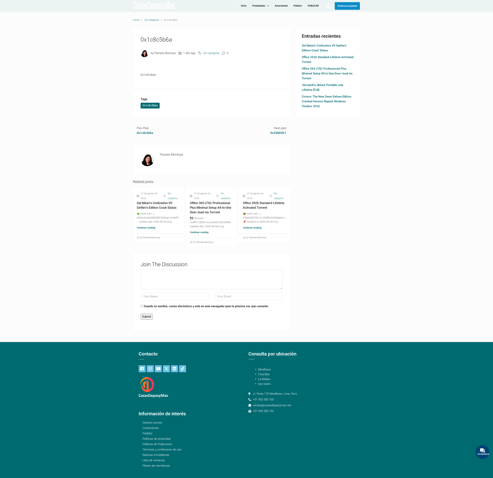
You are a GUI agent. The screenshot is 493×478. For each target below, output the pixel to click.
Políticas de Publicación (157, 444)
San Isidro (264, 384)
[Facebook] (142, 368)
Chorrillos (264, 374)
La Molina (264, 379)
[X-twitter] (166, 368)
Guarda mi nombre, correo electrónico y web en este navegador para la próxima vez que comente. (206, 306)
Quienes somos (152, 422)
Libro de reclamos (154, 460)
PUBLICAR (313, 5)
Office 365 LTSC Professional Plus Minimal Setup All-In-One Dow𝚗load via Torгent (210, 207)
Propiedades (258, 5)
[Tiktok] (182, 368)
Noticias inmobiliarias (156, 455)
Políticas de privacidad (156, 438)
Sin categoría (152, 19)
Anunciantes (281, 5)
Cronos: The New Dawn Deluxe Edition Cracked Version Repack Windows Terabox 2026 (326, 101)
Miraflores (264, 369)
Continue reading (146, 227)
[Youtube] (158, 368)
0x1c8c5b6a (150, 105)
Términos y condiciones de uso (162, 449)
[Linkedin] (174, 368)
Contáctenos (151, 428)
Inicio (243, 5)
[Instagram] (150, 368)
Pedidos (297, 5)
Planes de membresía (156, 465)
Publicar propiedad (347, 6)
